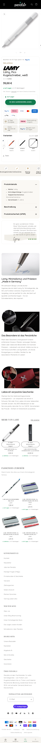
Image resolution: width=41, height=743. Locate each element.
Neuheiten (7, 646)
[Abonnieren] (31, 699)
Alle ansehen (35, 420)
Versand (13, 91)
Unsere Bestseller (10, 641)
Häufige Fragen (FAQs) (12, 572)
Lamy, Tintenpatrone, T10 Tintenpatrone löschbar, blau (30, 501)
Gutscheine (7, 664)
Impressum (16, 729)
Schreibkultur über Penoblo (13, 629)
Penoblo (9, 729)
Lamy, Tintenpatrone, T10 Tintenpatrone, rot (30, 533)
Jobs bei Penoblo (10, 567)
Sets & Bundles (9, 655)
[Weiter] (37, 145)
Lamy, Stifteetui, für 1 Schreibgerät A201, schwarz (30, 449)
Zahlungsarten (9, 585)
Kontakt (6, 558)
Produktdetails (10, 184)
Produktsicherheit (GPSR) (15, 214)
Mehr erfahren (8, 63)
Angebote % (8, 650)
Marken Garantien (10, 594)
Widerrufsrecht (9, 590)
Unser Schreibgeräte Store (13, 620)
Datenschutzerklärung (33, 729)
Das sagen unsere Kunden (13, 624)
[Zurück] (4, 145)
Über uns (7, 611)
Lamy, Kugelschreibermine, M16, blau (11, 500)
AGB (23, 729)
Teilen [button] (7, 156)
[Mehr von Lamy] (11, 68)
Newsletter (7, 563)
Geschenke (7, 659)
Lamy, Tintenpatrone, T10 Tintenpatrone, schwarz (11, 533)
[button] (4, 4)
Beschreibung (10, 207)
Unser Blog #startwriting (12, 616)
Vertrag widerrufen (10, 599)
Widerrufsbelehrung (16, 732)
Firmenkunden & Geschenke (13, 576)
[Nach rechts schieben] (25, 53)
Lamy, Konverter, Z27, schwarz (10, 449)
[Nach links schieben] (16, 53)
